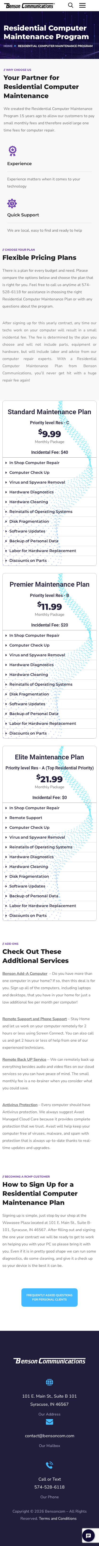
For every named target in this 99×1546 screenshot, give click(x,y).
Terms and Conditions (58, 1518)
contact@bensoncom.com (49, 1436)
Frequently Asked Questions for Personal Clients (49, 1297)
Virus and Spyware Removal (37, 482)
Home (8, 46)
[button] (49, 463)
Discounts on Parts (28, 560)
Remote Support (25, 817)
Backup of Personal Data (33, 541)
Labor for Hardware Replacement (42, 550)
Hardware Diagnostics (31, 492)
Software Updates (27, 531)
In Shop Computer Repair (34, 462)
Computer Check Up (29, 472)
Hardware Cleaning (28, 502)
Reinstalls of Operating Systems (40, 511)
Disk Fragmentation (29, 521)
